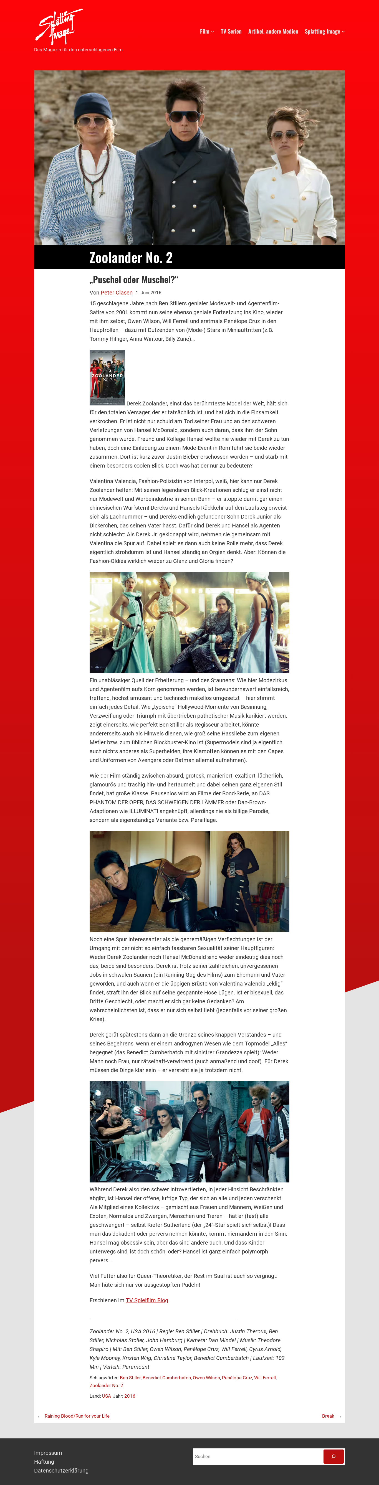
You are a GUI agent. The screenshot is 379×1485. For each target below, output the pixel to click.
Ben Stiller (130, 1377)
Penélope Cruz (237, 1377)
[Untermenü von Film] (212, 31)
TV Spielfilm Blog (147, 1300)
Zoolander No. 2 (106, 1385)
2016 (129, 1396)
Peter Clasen (117, 292)
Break (328, 1416)
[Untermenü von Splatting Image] (343, 31)
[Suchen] (334, 1457)
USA (106, 1396)
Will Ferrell (265, 1377)
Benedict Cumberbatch (167, 1377)
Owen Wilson (206, 1377)
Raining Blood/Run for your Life (77, 1416)
